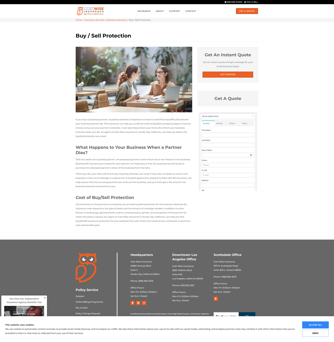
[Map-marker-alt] (132, 303)
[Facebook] (138, 303)
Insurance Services (94, 20)
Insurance (144, 11)
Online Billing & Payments (89, 302)
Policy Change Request (88, 313)
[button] (45, 298)
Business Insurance (116, 20)
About (160, 11)
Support (174, 11)
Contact (190, 11)
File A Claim (82, 308)
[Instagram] (144, 303)
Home (79, 20)
